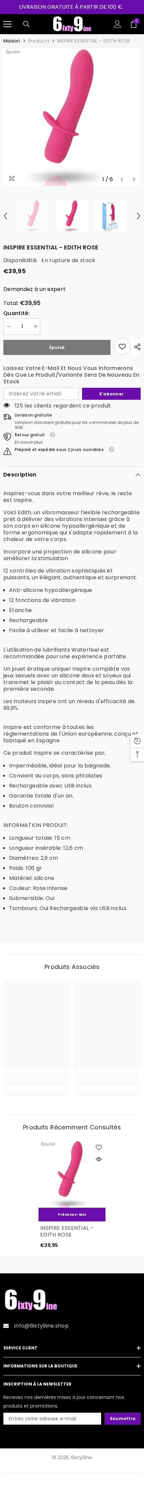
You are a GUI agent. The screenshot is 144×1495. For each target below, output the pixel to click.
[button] (122, 179)
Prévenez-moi (72, 1214)
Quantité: (16, 313)
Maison (11, 41)
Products (39, 41)
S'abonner (111, 394)
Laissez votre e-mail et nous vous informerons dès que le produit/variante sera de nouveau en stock (71, 375)
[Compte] (117, 24)
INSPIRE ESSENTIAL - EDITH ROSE (66, 1231)
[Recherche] (26, 24)
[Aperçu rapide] (99, 1159)
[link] (122, 346)
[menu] (7, 24)
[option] (72, 117)
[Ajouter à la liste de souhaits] (99, 1147)
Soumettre (122, 1418)
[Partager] (136, 347)
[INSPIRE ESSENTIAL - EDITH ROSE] (72, 1174)
